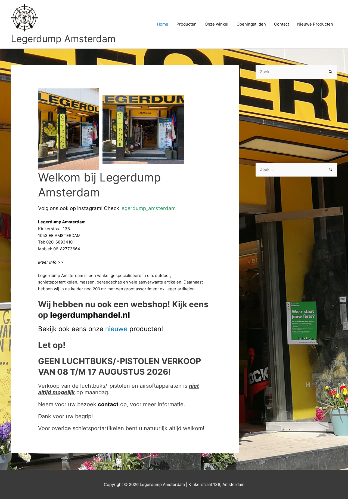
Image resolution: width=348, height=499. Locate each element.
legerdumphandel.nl (90, 315)
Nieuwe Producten (315, 24)
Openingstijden (251, 24)
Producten (186, 24)
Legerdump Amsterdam (63, 38)
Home (162, 24)
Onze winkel (216, 24)
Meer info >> (50, 262)
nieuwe (116, 329)
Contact (281, 24)
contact (108, 404)
